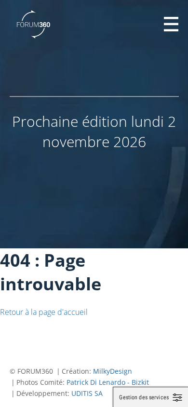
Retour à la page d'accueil (44, 312)
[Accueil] (33, 24)
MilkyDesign (112, 371)
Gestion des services (144, 397)
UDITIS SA (87, 393)
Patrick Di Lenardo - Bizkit (108, 382)
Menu (171, 24)
